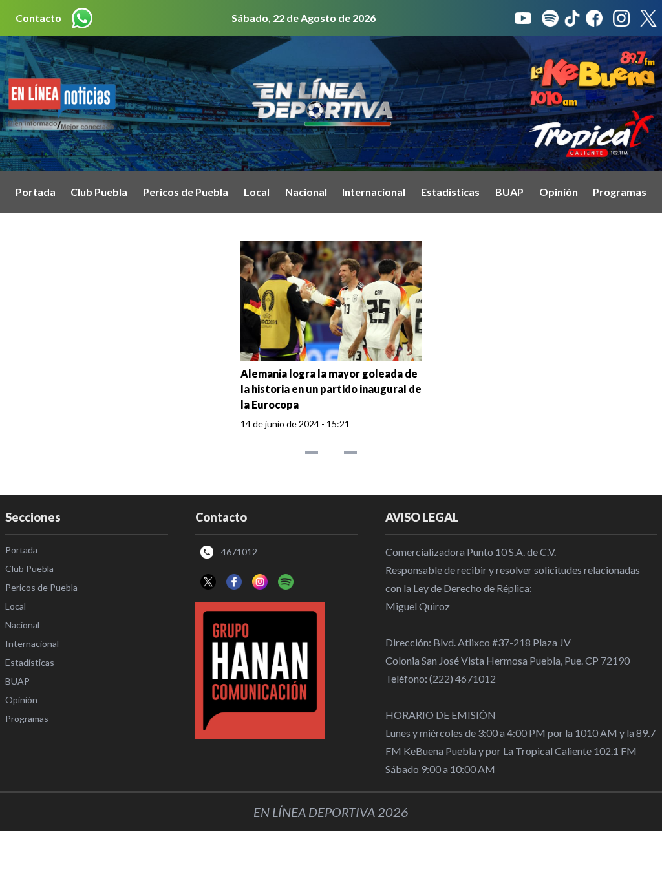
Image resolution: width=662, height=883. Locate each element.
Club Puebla (98, 192)
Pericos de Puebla (185, 192)
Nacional (306, 192)
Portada (36, 192)
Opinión (558, 192)
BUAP (509, 192)
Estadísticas (450, 192)
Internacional (373, 192)
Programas (619, 192)
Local (257, 192)
